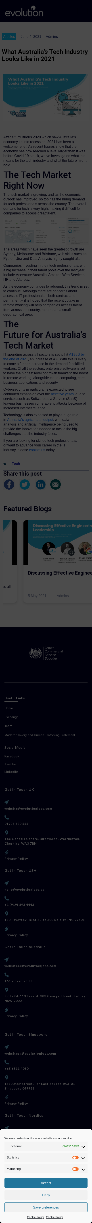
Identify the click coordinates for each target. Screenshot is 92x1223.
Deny (46, 1195)
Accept (46, 1183)
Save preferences (46, 1207)
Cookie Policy (35, 1217)
